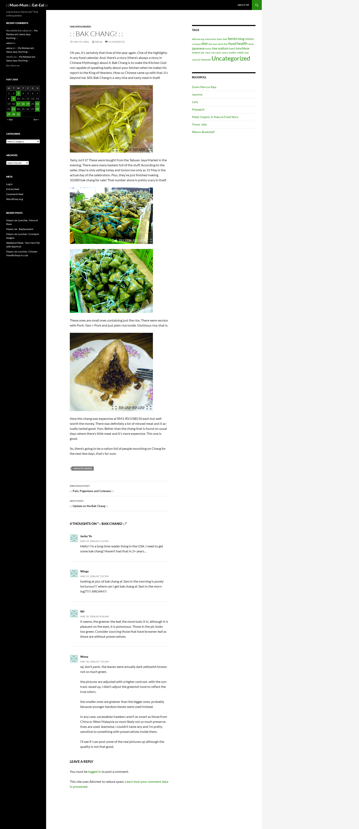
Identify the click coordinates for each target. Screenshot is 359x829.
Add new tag (198, 39)
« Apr (10, 119)
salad (240, 52)
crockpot (196, 44)
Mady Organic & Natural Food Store (215, 117)
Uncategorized (80, 26)
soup (246, 52)
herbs (251, 44)
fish (226, 44)
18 (23, 103)
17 (18, 103)
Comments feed (14, 194)
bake (219, 39)
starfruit (196, 59)
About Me (243, 5)
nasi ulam (216, 52)
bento (232, 38)
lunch (232, 48)
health (242, 43)
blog (241, 39)
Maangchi (198, 109)
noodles (232, 52)
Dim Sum (212, 44)
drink (220, 44)
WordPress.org (14, 199)
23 (13, 109)
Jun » (36, 119)
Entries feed (12, 189)
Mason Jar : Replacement (19, 229)
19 (27, 103)
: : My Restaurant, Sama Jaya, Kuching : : (22, 34)
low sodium (220, 48)
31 (18, 114)
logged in (94, 771)
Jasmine (197, 94)
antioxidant (210, 39)
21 (37, 103)
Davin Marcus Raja (204, 87)
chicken (249, 39)
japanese (198, 48)
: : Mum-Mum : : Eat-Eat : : (27, 5)
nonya (225, 52)
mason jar (198, 52)
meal (207, 52)
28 (37, 109)
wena (98, 41)
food (232, 43)
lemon (208, 48)
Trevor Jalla (199, 124)
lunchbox (242, 48)
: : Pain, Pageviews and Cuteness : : (92, 488)
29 (8, 114)
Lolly (195, 102)
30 (13, 114)
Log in (9, 184)
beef (225, 39)
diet (204, 43)
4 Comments (116, 41)
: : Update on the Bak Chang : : (89, 503)
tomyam (206, 59)
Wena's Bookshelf (203, 132)
